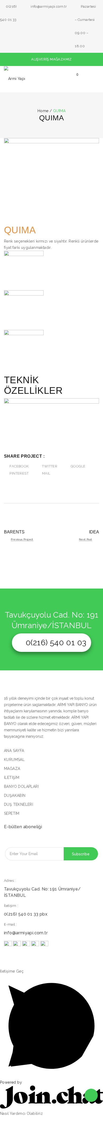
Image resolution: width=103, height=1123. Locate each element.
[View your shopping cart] (74, 79)
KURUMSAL (14, 759)
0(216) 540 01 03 (56, 642)
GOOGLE (78, 466)
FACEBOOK (19, 466)
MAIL (46, 473)
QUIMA (20, 230)
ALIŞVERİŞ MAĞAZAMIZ (51, 59)
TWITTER (49, 466)
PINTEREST (19, 473)
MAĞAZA (12, 768)
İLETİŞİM (11, 777)
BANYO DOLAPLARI (21, 786)
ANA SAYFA (14, 750)
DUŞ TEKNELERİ (18, 804)
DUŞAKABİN (15, 795)
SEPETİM (12, 813)
